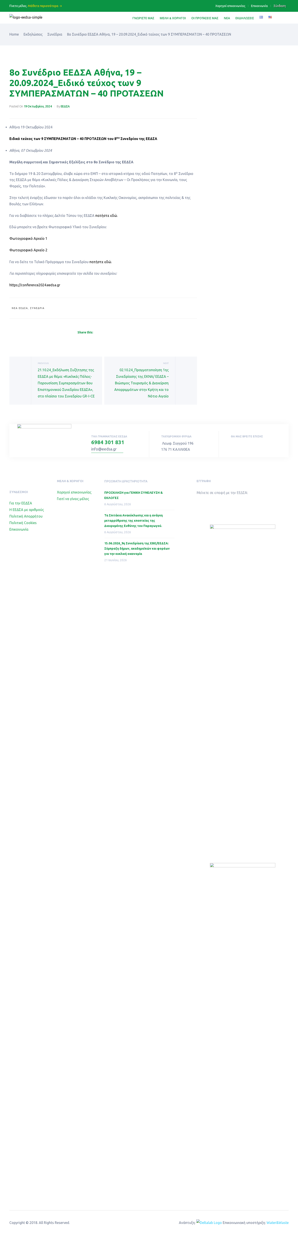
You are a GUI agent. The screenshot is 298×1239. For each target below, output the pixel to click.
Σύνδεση (280, 6)
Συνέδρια (37, 308)
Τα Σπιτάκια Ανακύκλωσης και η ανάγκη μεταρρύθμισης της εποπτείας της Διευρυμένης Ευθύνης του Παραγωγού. (133, 521)
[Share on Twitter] (101, 332)
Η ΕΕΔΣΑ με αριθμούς (26, 510)
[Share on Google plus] (116, 332)
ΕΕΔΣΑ (65, 106)
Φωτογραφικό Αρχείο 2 (28, 250)
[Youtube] (241, 445)
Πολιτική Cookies (23, 523)
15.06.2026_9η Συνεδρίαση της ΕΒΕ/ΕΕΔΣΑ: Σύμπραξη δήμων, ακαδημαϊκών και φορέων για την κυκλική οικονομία (137, 549)
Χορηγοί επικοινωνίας (230, 6)
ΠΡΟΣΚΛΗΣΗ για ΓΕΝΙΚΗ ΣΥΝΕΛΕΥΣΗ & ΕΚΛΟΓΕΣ (133, 495)
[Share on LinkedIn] (106, 332)
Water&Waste (278, 1223)
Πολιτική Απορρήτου (26, 516)
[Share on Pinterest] (122, 332)
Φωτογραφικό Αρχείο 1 (28, 238)
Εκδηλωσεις (244, 18)
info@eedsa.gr (104, 449)
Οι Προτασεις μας (204, 18)
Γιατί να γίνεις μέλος (73, 499)
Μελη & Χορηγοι (173, 18)
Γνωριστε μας (143, 18)
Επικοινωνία (259, 6)
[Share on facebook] (96, 332)
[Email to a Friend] (126, 332)
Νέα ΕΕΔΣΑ (20, 308)
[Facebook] (232, 445)
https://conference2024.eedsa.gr (35, 285)
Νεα (227, 18)
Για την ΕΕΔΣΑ (20, 503)
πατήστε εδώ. (106, 215)
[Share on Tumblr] (111, 332)
